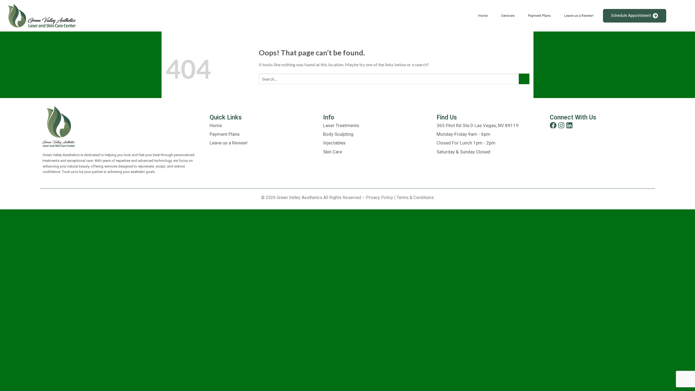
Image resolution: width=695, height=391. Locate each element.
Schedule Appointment (631, 15)
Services (507, 16)
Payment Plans (539, 16)
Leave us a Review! (578, 16)
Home (483, 16)
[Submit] (524, 79)
